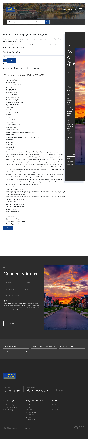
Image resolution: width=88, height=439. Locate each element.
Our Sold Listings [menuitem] (8, 410)
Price (7, 352)
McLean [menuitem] (28, 407)
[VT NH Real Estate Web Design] (79, 428)
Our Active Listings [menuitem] (9, 405)
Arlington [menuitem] (28, 405)
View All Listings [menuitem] (31, 420)
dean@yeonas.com (38, 390)
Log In (70, 9)
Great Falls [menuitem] (29, 410)
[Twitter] (59, 390)
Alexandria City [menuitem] (30, 415)
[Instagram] (62, 390)
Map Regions (10, 346)
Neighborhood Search (43, 346)
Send (76, 154)
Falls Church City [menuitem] (31, 412)
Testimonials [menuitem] (55, 410)
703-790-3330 (11, 390)
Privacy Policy (69, 164)
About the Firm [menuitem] (56, 405)
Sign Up (64, 9)
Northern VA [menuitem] (29, 417)
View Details (7, 228)
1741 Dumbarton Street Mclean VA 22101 (24, 74)
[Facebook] (56, 390)
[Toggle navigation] (80, 9)
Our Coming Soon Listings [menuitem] (11, 407)
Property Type (66, 346)
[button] (47, 22)
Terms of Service (70, 166)
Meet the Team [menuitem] (56, 407)
